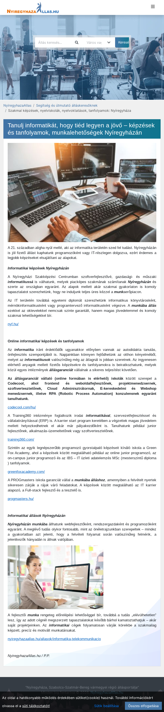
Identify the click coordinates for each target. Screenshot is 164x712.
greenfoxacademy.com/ (26, 472)
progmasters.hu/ (21, 499)
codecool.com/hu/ (22, 407)
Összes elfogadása (143, 706)
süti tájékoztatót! (36, 706)
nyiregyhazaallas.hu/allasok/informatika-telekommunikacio (54, 639)
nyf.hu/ (13, 324)
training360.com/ (21, 439)
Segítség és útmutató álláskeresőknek (67, 105)
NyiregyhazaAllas (17, 105)
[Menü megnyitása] (153, 6)
